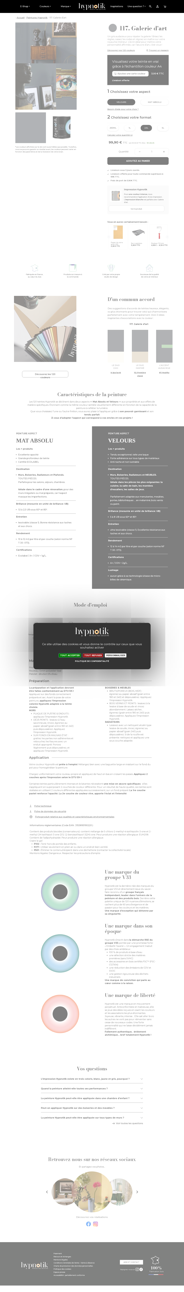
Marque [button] (65, 6)
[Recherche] (150, 6)
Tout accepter (70, 655)
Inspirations (116, 6)
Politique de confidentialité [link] (92, 661)
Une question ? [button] (135, 6)
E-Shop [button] (24, 6)
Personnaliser (115, 655)
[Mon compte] (157, 6)
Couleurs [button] (44, 6)
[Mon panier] (165, 6)
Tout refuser (93, 655)
